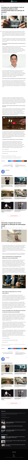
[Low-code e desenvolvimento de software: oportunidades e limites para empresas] (20, 180)
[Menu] (2, 1)
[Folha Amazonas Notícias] (14, 1)
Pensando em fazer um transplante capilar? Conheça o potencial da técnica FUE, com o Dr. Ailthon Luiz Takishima (16, 430)
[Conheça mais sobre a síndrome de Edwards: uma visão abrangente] (3, 427)
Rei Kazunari (7, 170)
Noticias (2, 5)
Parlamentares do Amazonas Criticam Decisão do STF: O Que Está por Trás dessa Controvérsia (20, 166)
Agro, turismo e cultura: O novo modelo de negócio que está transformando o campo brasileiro (15, 445)
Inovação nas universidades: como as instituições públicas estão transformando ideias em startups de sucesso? (20, 353)
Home (13, 454)
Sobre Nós (14, 456)
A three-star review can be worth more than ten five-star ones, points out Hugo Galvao (7, 186)
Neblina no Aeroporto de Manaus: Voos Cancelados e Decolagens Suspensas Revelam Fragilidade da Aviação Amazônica (15, 437)
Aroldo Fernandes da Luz (10, 344)
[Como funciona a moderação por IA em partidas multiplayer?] (20, 205)
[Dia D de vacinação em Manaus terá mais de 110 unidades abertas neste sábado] (20, 193)
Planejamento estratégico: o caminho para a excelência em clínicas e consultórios (16, 440)
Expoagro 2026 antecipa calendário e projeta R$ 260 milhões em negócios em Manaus (6, 198)
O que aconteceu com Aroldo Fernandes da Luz (19, 344)
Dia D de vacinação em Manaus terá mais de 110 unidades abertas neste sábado (20, 198)
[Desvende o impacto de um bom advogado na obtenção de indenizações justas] (14, 236)
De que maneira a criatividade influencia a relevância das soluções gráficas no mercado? (7, 211)
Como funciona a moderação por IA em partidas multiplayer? (20, 210)
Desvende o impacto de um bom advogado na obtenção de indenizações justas (8, 166)
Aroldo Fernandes (4, 344)
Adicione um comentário (14, 215)
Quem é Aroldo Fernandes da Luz (6, 345)
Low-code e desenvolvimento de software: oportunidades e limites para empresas (20, 186)
